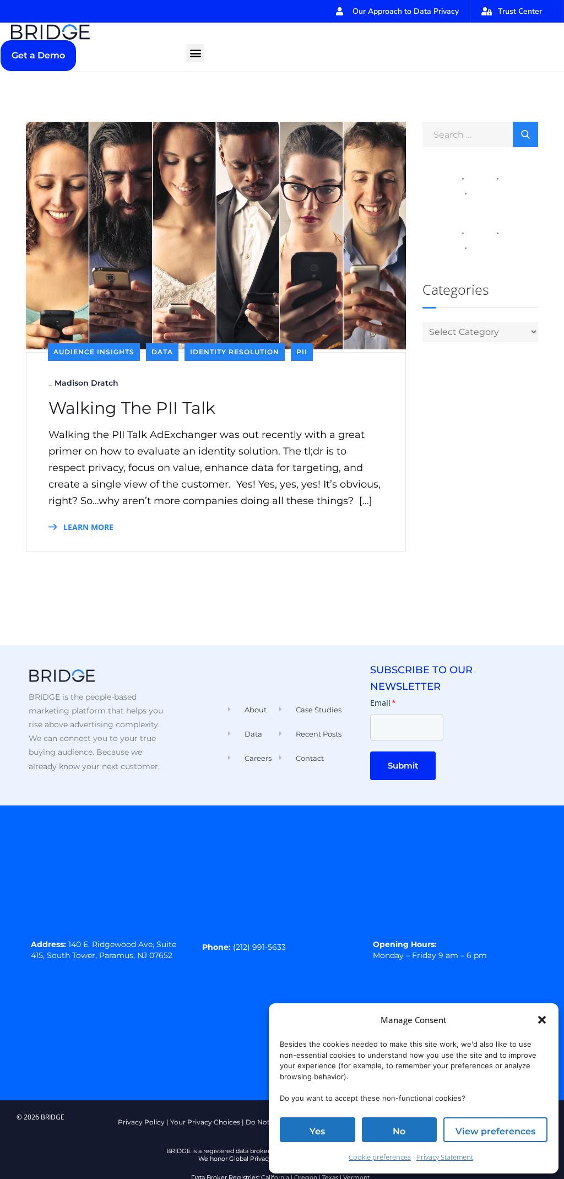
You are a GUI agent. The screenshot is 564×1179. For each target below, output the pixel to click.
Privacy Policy (141, 1122)
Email (383, 702)
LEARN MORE (87, 527)
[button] (541, 1019)
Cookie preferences (380, 1157)
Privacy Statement (444, 1157)
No (399, 1131)
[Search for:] (480, 133)
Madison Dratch (86, 383)
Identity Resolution (234, 352)
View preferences (495, 1131)
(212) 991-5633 (259, 947)
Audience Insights (93, 352)
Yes (317, 1131)
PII (301, 352)
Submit (403, 765)
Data (162, 352)
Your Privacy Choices (205, 1122)
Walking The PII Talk (131, 408)
